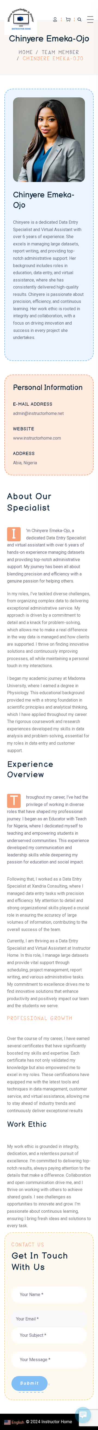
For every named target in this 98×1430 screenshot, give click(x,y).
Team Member (60, 52)
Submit (29, 1383)
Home (26, 52)
